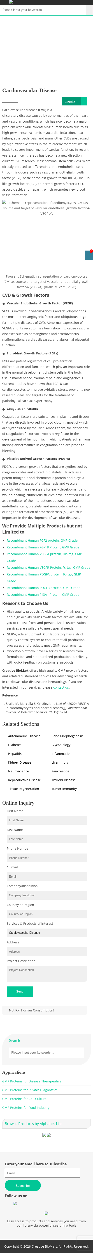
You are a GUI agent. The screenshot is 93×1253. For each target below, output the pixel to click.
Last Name (15, 830)
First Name (15, 811)
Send (19, 991)
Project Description (21, 961)
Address (13, 942)
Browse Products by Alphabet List (33, 1123)
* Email (12, 867)
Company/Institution (22, 886)
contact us (61, 687)
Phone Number (18, 848)
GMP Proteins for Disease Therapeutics (31, 1081)
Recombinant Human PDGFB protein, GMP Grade (43, 588)
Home (8, 40)
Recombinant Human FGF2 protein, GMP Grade (42, 540)
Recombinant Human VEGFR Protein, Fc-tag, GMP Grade (48, 567)
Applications (30, 40)
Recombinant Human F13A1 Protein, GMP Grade (43, 594)
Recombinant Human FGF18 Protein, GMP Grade (43, 547)
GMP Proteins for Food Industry (25, 1107)
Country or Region (20, 905)
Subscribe (23, 1185)
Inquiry (70, 101)
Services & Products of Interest (30, 923)
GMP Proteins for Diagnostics (30, 1090)
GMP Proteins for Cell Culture (24, 1099)
